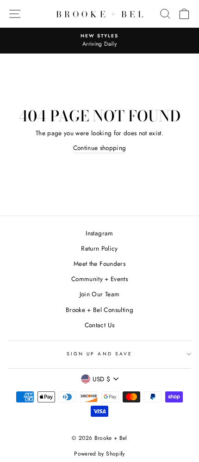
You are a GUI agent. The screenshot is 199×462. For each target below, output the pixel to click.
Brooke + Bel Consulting (99, 309)
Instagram (99, 233)
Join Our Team (99, 294)
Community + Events (99, 278)
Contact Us (99, 325)
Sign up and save (99, 353)
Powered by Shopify (99, 454)
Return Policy (99, 248)
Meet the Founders (99, 263)
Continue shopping (99, 147)
